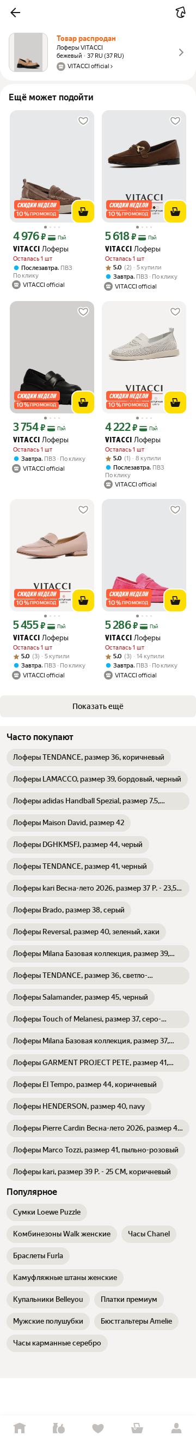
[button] (15, 12)
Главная (19, 1428)
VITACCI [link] (26, 249)
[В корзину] (83, 212)
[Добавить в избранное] (83, 121)
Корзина (137, 1428)
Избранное (98, 1428)
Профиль (176, 1428)
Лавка (58, 1428)
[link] (89, 757)
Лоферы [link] (41, 249)
